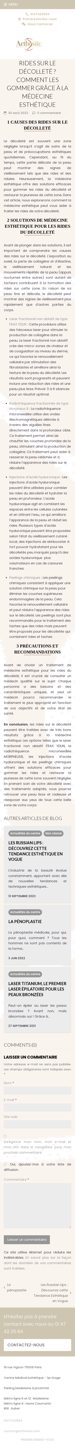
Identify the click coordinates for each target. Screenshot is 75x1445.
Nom (9, 1083)
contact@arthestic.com (22, 1431)
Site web (11, 1116)
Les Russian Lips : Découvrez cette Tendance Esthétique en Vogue (49, 1292)
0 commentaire (49, 113)
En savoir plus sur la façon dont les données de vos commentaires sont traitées (37, 1262)
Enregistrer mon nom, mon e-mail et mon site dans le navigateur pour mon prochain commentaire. (37, 1147)
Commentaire (16, 1179)
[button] (11, 4)
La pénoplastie (25, 921)
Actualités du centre (25, 833)
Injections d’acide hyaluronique (34, 477)
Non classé (54, 833)
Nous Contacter (40, 24)
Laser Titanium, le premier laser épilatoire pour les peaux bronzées (37, 989)
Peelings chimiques (24, 577)
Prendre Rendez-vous (40, 19)
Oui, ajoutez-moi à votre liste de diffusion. (37, 1167)
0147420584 (13, 1421)
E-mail (10, 1100)
